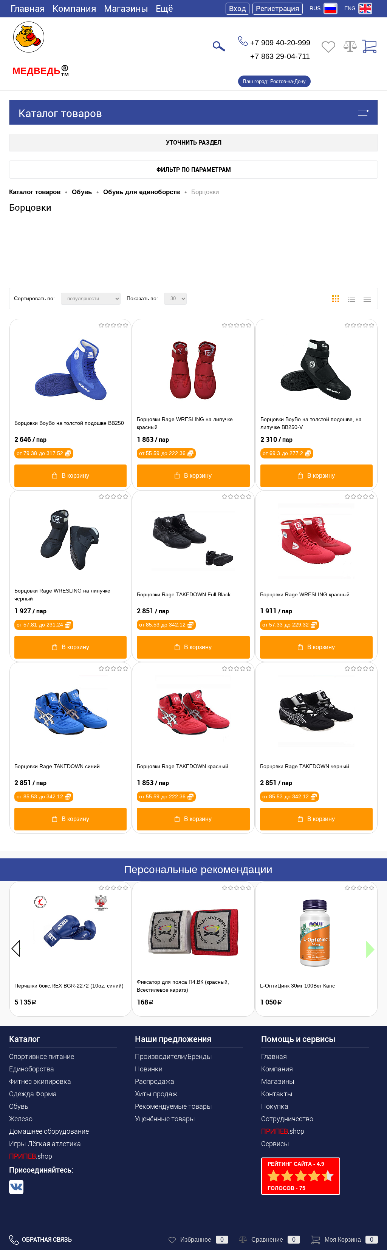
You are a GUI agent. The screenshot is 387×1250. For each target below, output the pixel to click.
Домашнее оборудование (49, 1131)
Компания (74, 8)
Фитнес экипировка (40, 1081)
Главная (28, 8)
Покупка (274, 1106)
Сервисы (275, 1144)
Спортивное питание (41, 1056)
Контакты (277, 1094)
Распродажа (154, 1081)
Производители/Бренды (173, 1056)
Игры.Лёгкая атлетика (45, 1144)
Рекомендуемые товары (173, 1106)
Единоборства (31, 1069)
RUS (315, 8)
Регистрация (277, 8)
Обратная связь (46, 1239)
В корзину (75, 475)
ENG (350, 8)
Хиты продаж (156, 1094)
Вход (237, 8)
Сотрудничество (287, 1119)
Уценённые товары (165, 1119)
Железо (21, 1119)
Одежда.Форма (33, 1094)
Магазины (126, 8)
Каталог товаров (60, 113)
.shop (30, 1156)
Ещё (164, 8)
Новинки (149, 1069)
